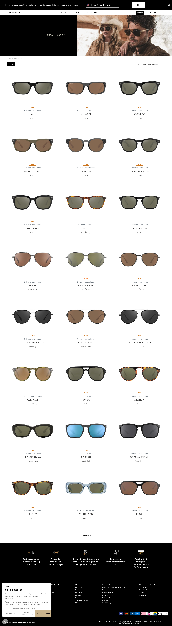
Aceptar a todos (43, 613)
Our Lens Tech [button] (91, 13)
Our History (143, 587)
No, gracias (10, 613)
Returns (77, 598)
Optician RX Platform (109, 598)
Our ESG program (108, 603)
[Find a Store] (155, 12)
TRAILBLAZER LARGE (139, 342)
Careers (141, 593)
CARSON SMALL (139, 457)
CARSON (86, 457)
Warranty (130, 621)
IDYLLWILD (32, 228)
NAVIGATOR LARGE (32, 342)
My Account (79, 593)
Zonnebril (18, 59)
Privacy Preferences (123, 623)
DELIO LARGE (139, 228)
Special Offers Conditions (152, 621)
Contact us (78, 587)
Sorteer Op (141, 64)
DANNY (32, 514)
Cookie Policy (138, 621)
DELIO (86, 228)
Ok (138, 5)
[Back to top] (167, 620)
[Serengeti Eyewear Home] (15, 12)
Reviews (105, 600)
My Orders (78, 595)
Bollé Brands (143, 590)
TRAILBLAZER (86, 342)
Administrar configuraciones (27, 613)
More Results (86, 536)
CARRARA (33, 285)
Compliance (143, 595)
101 (32, 114)
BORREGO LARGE (33, 171)
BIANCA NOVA (32, 457)
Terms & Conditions (109, 621)
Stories (140, 13)
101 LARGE (86, 114)
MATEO (86, 400)
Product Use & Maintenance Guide (113, 587)
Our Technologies (108, 593)
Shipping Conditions (81, 600)
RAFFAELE (33, 400)
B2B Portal (98, 621)
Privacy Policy (121, 621)
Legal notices (135, 623)
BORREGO (139, 114)
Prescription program (109, 595)
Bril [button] (78, 13)
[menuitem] (66, 13)
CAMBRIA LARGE (139, 171)
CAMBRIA (86, 171)
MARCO (139, 514)
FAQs (77, 603)
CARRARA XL (86, 285)
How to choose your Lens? (110, 590)
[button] (5, 621)
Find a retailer (79, 590)
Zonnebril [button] (66, 13)
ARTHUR (139, 400)
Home (9, 59)
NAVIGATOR (139, 285)
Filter (11, 64)
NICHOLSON (86, 514)
